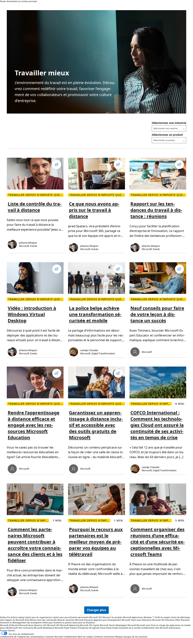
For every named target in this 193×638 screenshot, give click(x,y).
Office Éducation (182, 620)
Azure (30, 625)
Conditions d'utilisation (104, 636)
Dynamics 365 (40, 625)
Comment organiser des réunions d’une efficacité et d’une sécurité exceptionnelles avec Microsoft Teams (157, 541)
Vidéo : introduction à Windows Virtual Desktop (32, 314)
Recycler (61, 620)
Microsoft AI (5, 625)
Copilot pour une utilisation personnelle (71, 617)
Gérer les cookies (85, 636)
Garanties (70, 620)
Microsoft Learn (143, 625)
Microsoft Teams (107, 625)
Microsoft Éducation (84, 620)
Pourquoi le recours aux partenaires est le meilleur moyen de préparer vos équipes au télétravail (96, 541)
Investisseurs (175, 628)
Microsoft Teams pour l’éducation (137, 620)
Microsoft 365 (95, 617)
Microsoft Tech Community (21, 628)
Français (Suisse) (7, 630)
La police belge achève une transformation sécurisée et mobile (95, 314)
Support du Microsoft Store (17, 620)
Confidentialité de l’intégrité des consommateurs (22, 636)
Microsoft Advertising (69, 625)
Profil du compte (162, 617)
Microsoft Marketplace (44, 628)
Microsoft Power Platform (66, 628)
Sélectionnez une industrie (169, 123)
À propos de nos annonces (135, 636)
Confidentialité (70, 636)
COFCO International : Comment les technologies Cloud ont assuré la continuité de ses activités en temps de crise (157, 424)
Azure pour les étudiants (84, 622)
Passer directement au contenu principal (18, 1)
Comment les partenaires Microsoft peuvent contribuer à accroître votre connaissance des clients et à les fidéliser (35, 544)
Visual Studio (106, 628)
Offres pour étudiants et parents (57, 622)
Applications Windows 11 (143, 617)
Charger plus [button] (96, 610)
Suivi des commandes (47, 620)
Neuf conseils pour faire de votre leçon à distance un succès (157, 314)
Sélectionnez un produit (167, 134)
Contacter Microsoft (54, 636)
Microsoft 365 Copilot (89, 625)
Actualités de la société (129, 628)
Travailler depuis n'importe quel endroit (36, 195)
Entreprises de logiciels (89, 628)
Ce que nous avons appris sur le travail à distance (94, 210)
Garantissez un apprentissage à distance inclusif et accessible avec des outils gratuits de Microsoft (96, 424)
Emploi (115, 628)
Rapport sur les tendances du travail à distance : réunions (156, 210)
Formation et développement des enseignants (21, 622)
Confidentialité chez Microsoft (154, 628)
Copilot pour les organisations (38, 617)
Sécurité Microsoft (19, 625)
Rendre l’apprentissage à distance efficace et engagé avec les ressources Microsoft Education (33, 424)
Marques (119, 636)
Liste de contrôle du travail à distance (34, 207)
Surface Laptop (17, 617)
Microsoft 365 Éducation (163, 620)
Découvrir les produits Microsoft (116, 617)
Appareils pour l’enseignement (107, 620)
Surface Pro (5, 617)
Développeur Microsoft (125, 625)
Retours (33, 620)
